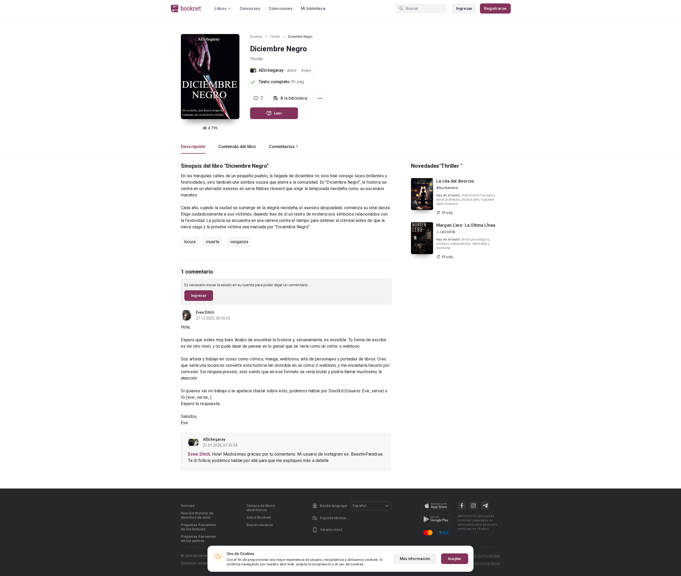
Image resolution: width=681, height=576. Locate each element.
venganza (239, 241)
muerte (212, 241)
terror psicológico (475, 239)
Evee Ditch (205, 312)
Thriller (275, 37)
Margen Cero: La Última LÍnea (465, 225)
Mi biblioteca (313, 8)
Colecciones (280, 8)
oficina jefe (470, 199)
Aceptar (455, 559)
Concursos (250, 8)
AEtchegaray (271, 70)
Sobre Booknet (259, 517)
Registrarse (495, 8)
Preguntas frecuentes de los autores (198, 539)
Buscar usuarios (260, 525)
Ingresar (464, 8)
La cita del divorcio (455, 181)
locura (190, 241)
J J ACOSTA (445, 232)
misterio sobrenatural (453, 244)
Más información (415, 559)
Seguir (306, 70)
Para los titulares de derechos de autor (197, 515)
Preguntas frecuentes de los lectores (198, 527)
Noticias (187, 506)
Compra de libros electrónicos (261, 508)
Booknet (256, 37)
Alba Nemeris (447, 188)
